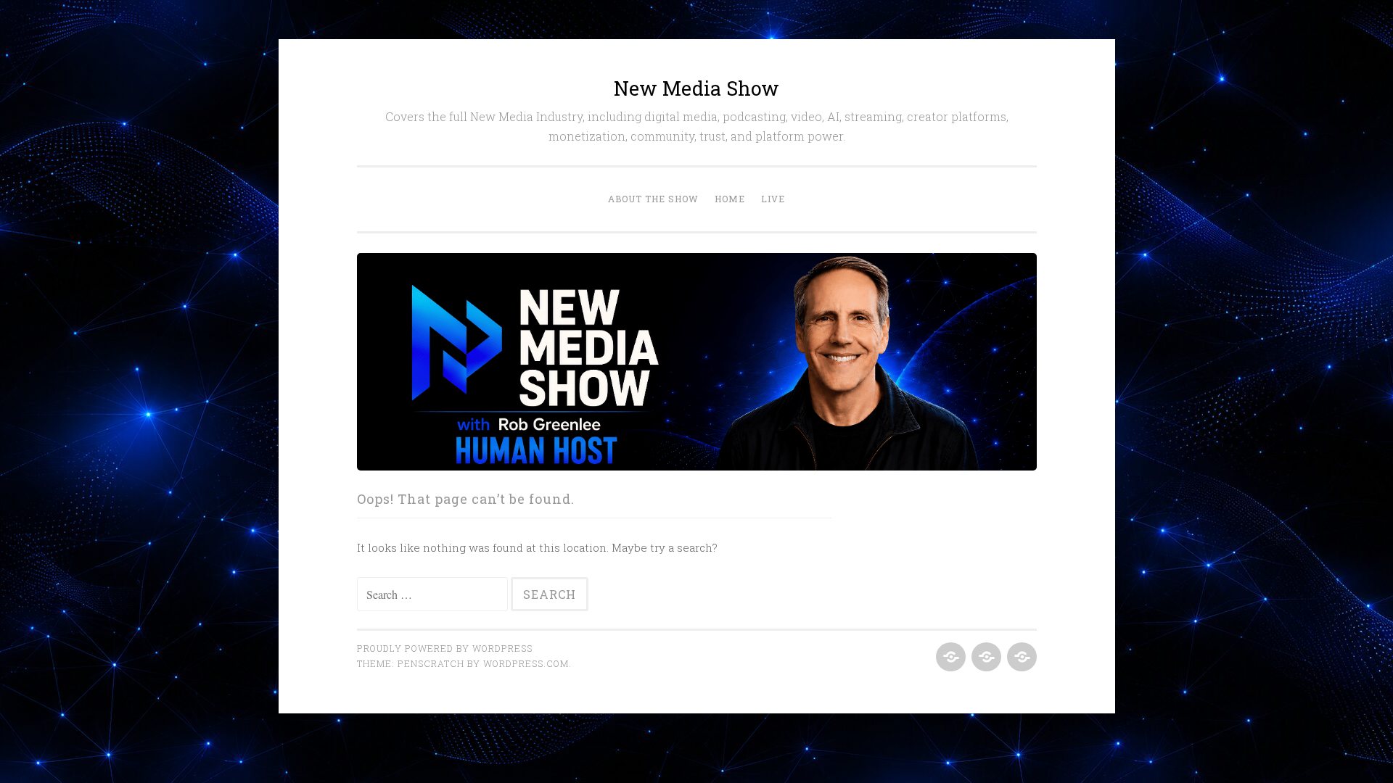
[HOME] (985, 657)
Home (730, 198)
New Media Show (696, 88)
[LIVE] (1020, 657)
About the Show (653, 198)
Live (773, 198)
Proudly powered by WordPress (445, 648)
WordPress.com (526, 663)
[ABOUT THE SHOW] (949, 657)
